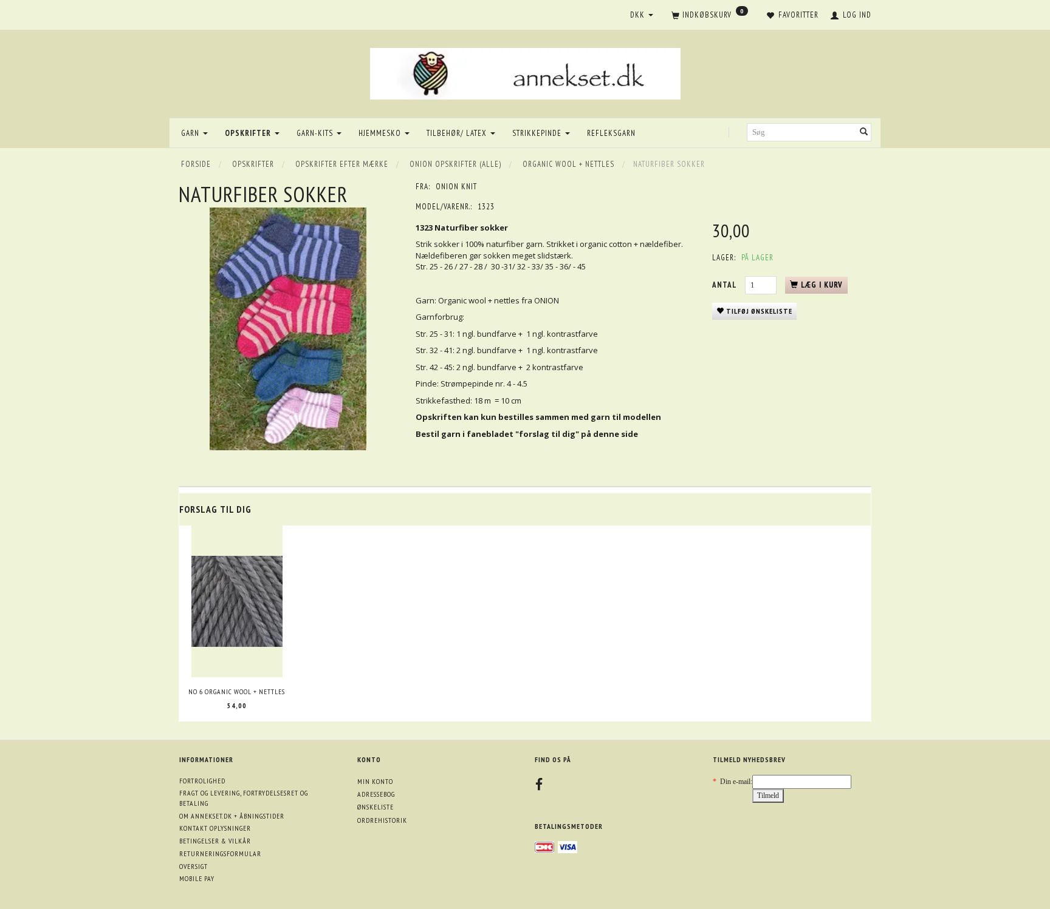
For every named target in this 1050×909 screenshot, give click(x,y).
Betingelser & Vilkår (215, 840)
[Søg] (864, 132)
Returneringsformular (220, 853)
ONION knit (456, 186)
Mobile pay (196, 878)
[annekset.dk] (525, 72)
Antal (725, 285)
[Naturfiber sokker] (288, 329)
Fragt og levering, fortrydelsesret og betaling (243, 798)
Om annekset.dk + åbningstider (231, 815)
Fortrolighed (202, 780)
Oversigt (193, 866)
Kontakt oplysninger (215, 828)
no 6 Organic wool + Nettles (236, 691)
